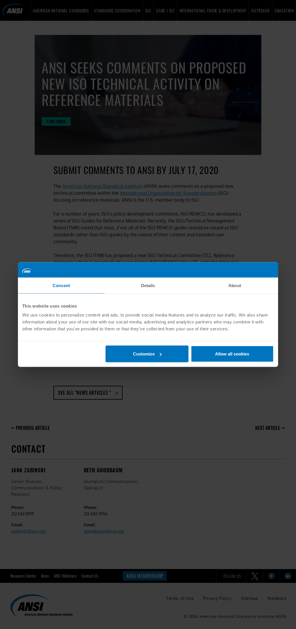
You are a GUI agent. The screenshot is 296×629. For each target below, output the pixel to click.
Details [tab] (148, 285)
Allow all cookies (232, 353)
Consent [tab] (61, 285)
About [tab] (234, 285)
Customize (144, 353)
